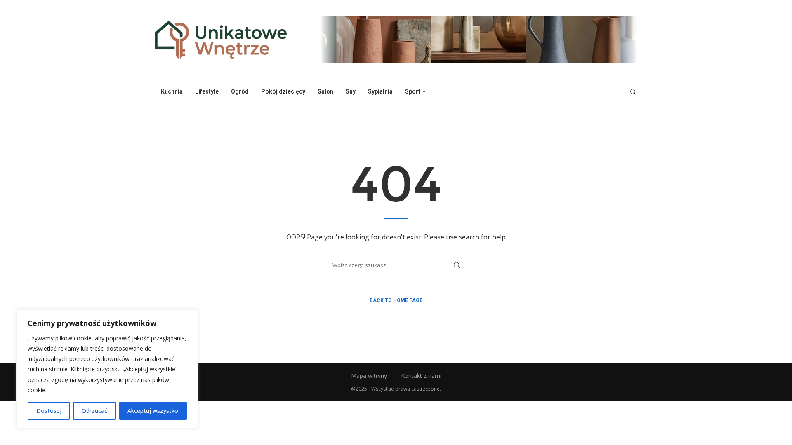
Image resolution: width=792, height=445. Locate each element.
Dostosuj (48, 411)
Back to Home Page (396, 300)
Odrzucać (94, 411)
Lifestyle (207, 91)
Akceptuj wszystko (152, 411)
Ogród (240, 91)
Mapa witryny (369, 375)
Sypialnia (380, 91)
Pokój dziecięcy (283, 91)
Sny (351, 91)
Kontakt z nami (421, 375)
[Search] (633, 92)
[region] (107, 369)
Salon (325, 91)
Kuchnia (172, 91)
